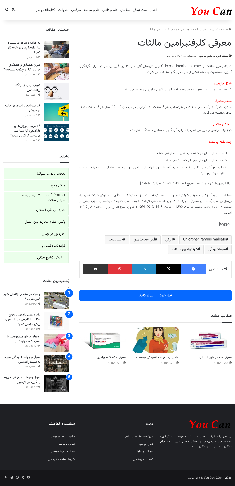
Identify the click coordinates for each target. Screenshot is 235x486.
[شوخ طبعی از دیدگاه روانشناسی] (56, 91)
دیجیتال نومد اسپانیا (51, 173)
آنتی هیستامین (144, 239)
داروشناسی (186, 29)
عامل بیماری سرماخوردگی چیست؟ (157, 357)
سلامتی (125, 10)
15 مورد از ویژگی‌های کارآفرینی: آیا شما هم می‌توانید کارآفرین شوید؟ (25, 131)
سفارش (51, 257)
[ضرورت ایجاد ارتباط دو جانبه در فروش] (56, 112)
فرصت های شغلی (143, 459)
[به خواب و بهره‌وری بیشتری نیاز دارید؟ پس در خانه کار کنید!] (56, 49)
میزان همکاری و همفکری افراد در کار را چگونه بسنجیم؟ (21, 67)
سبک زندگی (140, 10)
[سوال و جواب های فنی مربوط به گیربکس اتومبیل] (56, 383)
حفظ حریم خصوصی (63, 451)
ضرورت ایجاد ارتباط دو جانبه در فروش (22, 108)
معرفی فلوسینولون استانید (215, 357)
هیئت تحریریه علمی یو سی (213, 56)
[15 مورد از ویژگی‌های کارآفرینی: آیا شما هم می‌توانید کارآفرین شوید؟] (56, 132)
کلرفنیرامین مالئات (185, 249)
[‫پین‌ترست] (120, 269)
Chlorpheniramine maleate (204, 239)
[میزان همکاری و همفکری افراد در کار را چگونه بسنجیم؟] (56, 71)
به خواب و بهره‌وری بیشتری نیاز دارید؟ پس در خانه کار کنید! (23, 47)
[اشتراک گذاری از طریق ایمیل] (95, 269)
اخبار (154, 10)
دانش (216, 29)
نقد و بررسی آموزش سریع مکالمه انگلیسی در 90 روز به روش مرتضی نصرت (22, 319)
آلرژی (169, 239)
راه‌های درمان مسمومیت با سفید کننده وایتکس (23, 339)
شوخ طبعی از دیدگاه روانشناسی (27, 88)
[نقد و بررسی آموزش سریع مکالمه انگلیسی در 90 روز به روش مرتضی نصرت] (56, 321)
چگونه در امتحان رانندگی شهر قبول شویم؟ (22, 297)
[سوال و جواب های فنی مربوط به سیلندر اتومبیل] (56, 363)
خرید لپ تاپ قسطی (50, 210)
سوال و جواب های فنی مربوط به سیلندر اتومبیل (21, 359)
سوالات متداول (144, 451)
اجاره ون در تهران (53, 233)
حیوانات (63, 10)
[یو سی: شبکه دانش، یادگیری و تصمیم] (197, 10)
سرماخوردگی (217, 249)
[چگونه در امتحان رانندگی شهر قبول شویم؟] (56, 300)
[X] (168, 269)
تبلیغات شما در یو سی (62, 436)
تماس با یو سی (66, 444)
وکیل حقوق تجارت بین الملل (45, 221)
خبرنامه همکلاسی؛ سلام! (138, 436)
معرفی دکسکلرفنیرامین (111, 357)
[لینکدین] (144, 269)
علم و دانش (109, 10)
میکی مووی (57, 185)
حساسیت (116, 239)
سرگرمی (76, 10)
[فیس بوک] (193, 269)
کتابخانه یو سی (45, 10)
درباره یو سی (146, 444)
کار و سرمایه (91, 10)
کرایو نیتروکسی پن (52, 245)
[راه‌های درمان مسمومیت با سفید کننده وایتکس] (56, 343)
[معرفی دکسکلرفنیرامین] (102, 340)
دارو (197, 29)
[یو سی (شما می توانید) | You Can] (196, 423)
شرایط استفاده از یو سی (61, 459)
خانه (226, 29)
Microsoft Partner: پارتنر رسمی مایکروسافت (42, 198)
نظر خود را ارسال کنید (155, 295)
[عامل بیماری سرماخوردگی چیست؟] (155, 340)
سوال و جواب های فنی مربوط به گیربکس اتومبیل (21, 380)
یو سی (227, 436)
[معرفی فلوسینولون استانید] (208, 340)
